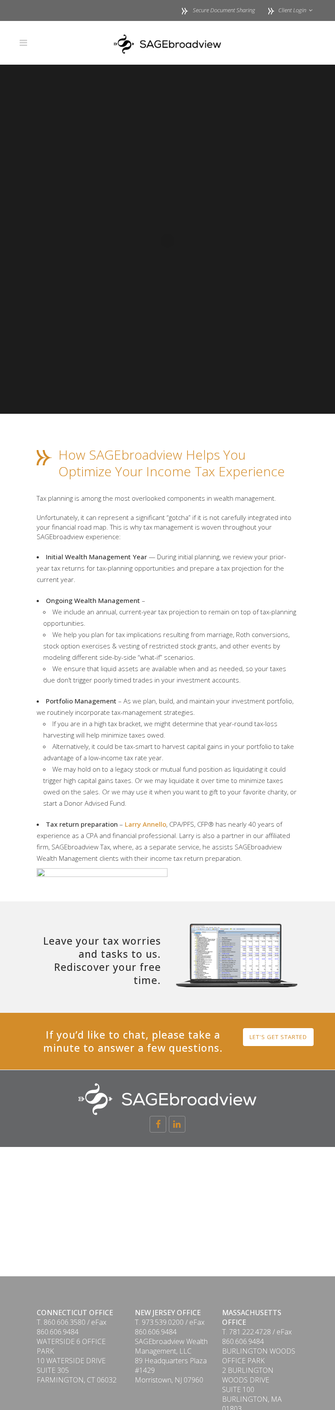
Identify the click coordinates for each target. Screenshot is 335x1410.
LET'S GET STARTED (278, 1037)
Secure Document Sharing (224, 10)
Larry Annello (145, 824)
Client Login (291, 10)
